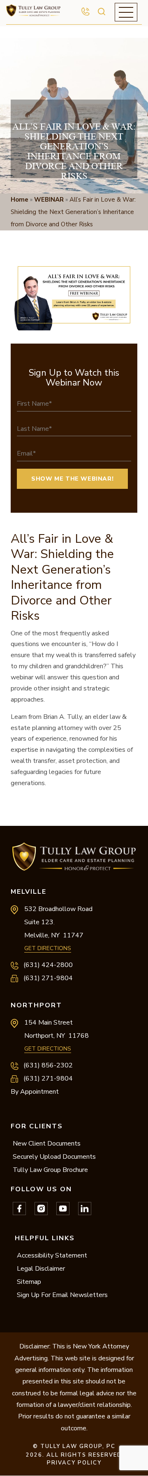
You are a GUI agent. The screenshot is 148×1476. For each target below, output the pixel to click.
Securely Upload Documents (54, 1156)
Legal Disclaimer (41, 1268)
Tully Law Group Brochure (50, 1169)
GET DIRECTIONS (47, 948)
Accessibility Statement (52, 1255)
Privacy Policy (74, 1463)
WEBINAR (49, 199)
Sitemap (29, 1281)
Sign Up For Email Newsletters (62, 1294)
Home (19, 199)
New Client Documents (47, 1143)
